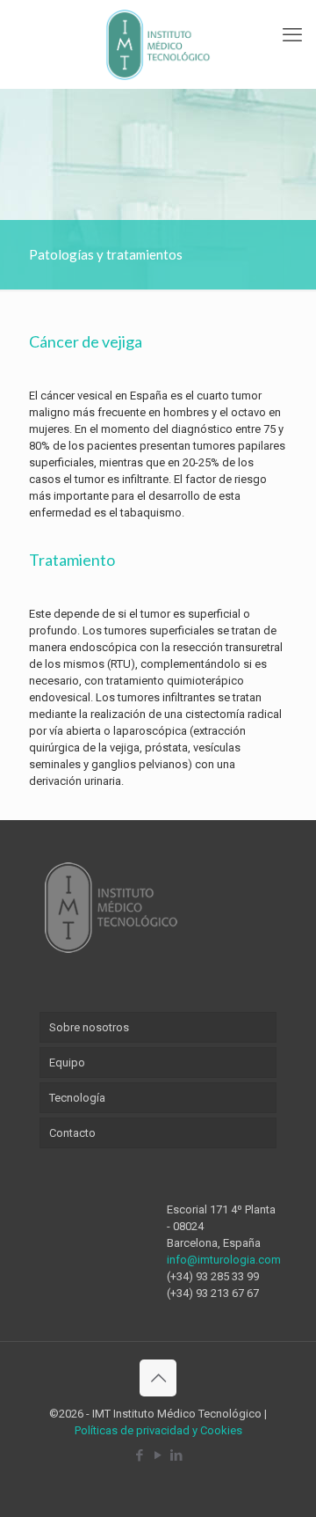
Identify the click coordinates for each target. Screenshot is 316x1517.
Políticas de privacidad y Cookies (158, 1430)
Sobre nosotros (89, 1027)
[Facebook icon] (140, 1455)
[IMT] (158, 44)
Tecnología (77, 1097)
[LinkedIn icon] (176, 1455)
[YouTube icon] (158, 1455)
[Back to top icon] (158, 1377)
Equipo (67, 1062)
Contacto (72, 1133)
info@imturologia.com (224, 1259)
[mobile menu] (292, 35)
